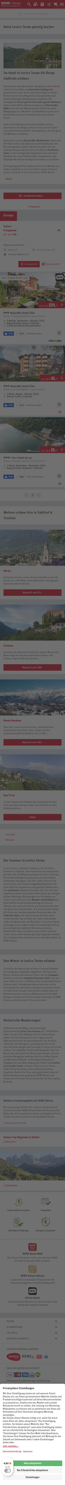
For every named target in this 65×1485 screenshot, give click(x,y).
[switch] (8, 1471)
